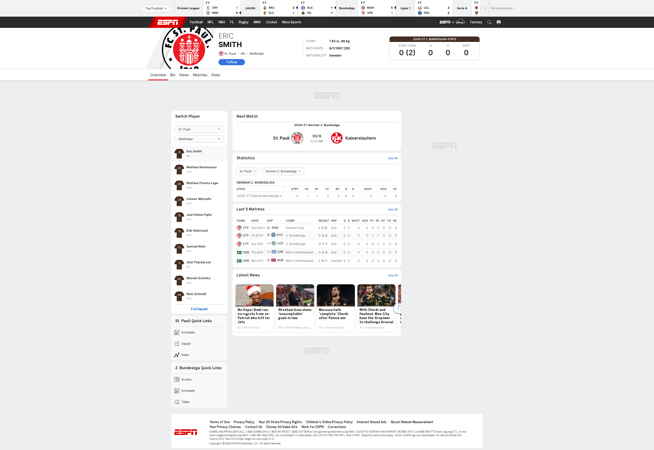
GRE (280, 252)
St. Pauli (230, 53)
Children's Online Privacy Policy (329, 422)
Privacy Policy (244, 422)
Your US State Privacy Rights (280, 422)
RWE (275, 228)
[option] (255, 308)
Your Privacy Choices (225, 427)
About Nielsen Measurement (412, 422)
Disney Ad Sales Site (281, 427)
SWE (246, 252)
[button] (489, 22)
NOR (280, 260)
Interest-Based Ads (372, 422)
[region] (340, 192)
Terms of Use (219, 422)
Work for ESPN (312, 427)
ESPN (167, 22)
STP (246, 228)
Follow (232, 62)
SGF (280, 243)
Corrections (337, 427)
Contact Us (253, 427)
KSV (280, 235)
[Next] (484, 8)
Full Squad (199, 309)
